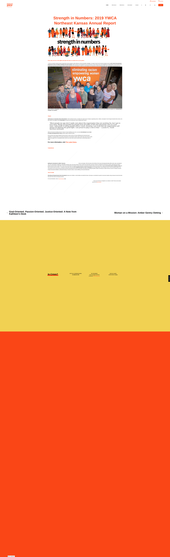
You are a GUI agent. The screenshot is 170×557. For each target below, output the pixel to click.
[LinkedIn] (154, 5)
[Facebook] (150, 5)
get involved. (99, 182)
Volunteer (153, 1)
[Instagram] (145, 5)
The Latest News (71, 142)
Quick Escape (169, 278)
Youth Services (61, 178)
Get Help (160, 1)
